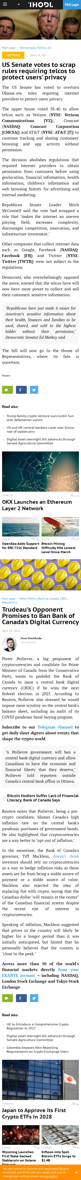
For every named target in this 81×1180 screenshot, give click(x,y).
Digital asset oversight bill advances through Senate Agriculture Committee (41, 441)
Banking (43, 598)
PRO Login (72, 5)
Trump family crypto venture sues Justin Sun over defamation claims (40, 418)
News (23, 598)
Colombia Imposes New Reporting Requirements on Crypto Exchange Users (38, 1050)
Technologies (28, 48)
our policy (51, 1176)
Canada (54, 598)
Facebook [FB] (17, 255)
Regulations (9, 602)
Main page (8, 48)
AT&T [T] (64, 132)
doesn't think (66, 856)
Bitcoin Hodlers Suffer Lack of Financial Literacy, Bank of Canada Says (43, 797)
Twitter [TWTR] (17, 261)
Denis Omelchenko (31, 638)
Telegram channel (55, 727)
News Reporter (28, 642)
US (49, 48)
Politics (42, 48)
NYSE (55, 114)
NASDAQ (12, 126)
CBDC (63, 598)
